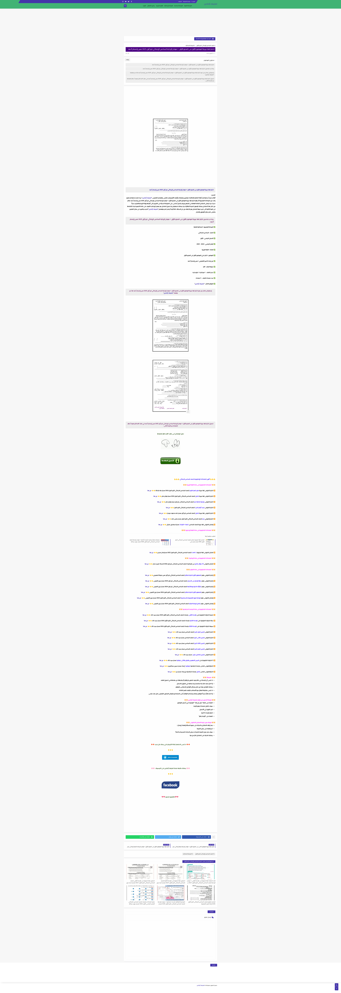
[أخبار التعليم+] (167, 991)
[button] (196, 837)
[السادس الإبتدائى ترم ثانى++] (201, 991)
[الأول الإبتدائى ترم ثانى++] (153, 988)
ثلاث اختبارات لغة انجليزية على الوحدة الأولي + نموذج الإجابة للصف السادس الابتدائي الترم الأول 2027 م (201, 882)
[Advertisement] (170, 22)
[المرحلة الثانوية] (216, 988)
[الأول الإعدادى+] (187, 988)
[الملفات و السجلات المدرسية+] (156, 991)
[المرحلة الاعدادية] (190, 988)
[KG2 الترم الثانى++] (173, 991)
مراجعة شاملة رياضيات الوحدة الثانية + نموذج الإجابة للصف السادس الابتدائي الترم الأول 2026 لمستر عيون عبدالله (145, 541)
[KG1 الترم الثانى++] (181, 991)
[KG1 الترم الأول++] (184, 991)
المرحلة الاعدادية (178, 6)
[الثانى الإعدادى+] (179, 988)
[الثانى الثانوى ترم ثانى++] (199, 988)
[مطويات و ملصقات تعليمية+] (159, 991)
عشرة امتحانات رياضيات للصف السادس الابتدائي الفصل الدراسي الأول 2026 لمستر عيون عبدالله (142, 903)
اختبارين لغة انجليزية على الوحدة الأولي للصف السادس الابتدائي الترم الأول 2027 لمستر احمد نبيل (140, 882)
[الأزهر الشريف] (198, 991)
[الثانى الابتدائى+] (150, 988)
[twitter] (128, 1)
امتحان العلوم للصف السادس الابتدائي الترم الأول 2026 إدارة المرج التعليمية (201, 903)
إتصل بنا (193, 1)
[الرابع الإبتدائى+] (133, 988)
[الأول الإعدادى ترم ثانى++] (182, 988)
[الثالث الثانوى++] (193, 988)
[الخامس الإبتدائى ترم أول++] (213, 991)
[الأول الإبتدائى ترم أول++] (156, 988)
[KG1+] (187, 991)
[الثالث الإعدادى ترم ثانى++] (165, 988)
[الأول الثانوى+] (213, 988)
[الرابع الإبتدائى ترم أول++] (130, 988)
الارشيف (180, 1)
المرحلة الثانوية (188, 6)
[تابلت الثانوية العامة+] (164, 991)
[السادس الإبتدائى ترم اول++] (204, 991)
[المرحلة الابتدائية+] (193, 991)
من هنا (149, 491)
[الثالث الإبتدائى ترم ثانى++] (136, 988)
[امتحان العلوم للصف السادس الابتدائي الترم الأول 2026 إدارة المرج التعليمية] (200, 892)
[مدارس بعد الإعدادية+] (153, 991)
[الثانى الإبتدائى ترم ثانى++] (145, 988)
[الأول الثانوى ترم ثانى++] (207, 988)
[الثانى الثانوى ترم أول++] (202, 988)
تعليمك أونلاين (210, 4)
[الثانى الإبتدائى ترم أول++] (148, 988)
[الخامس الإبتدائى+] (216, 991)
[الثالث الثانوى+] (196, 988)
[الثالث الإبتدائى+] (142, 988)
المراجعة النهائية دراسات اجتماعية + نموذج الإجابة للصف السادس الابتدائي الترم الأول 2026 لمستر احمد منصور (171, 903)
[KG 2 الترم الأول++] (176, 991)
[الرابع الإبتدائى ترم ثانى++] (128, 988)
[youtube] (126, 1)
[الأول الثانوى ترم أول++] (210, 988)
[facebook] (131, 1)
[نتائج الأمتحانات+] (150, 991)
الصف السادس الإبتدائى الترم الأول (205, 45)
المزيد (144, 6)
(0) (126, 53)
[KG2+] (179, 991)
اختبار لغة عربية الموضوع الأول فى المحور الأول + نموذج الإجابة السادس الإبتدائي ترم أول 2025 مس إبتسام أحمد (183, 65)
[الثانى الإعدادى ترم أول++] (176, 988)
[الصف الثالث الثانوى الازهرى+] (196, 991)
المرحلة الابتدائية (190, 45)
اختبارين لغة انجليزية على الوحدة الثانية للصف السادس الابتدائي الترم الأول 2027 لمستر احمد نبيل (171, 882)
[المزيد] (170, 991)
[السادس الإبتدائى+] (207, 991)
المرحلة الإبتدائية (168, 6)
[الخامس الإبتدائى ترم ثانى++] (210, 991)
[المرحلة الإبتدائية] (162, 988)
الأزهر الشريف (159, 6)
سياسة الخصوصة (186, 1)
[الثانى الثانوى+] (204, 988)
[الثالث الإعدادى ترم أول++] (167, 988)
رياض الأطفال (151, 6)
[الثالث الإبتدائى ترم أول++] (139, 988)
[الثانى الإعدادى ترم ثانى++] (173, 988)
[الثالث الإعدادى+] (170, 988)
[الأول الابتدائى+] (159, 988)
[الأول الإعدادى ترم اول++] (184, 988)
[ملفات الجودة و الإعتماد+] (162, 991)
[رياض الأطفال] (190, 991)
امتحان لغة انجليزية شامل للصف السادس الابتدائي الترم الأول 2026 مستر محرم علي (189, 541)
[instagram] (123, 1)
